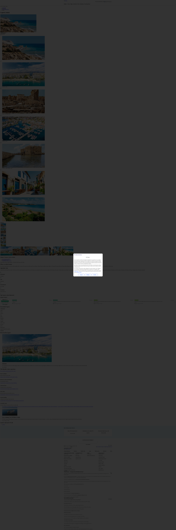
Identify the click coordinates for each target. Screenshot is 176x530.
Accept (81, 274)
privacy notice (79, 272)
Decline (95, 274)
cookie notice (76, 271)
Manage (88, 274)
